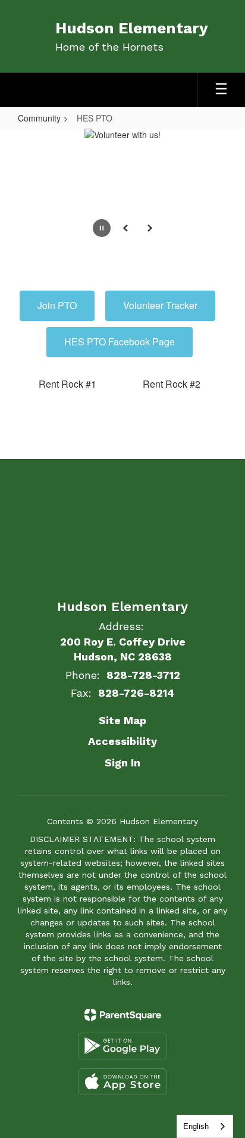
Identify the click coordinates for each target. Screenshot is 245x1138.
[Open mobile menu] (221, 90)
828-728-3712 (143, 675)
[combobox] (205, 1126)
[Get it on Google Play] (122, 1046)
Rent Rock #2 (171, 384)
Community (39, 118)
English (196, 1125)
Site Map (122, 720)
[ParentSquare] (122, 1015)
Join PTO (57, 305)
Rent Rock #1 (67, 384)
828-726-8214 (136, 693)
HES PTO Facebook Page (119, 341)
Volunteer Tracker (160, 305)
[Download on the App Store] (122, 1081)
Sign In (122, 762)
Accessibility (122, 741)
